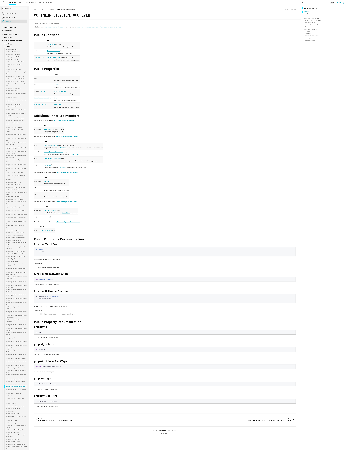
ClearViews (47, 165)
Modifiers (57, 104)
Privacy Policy (164, 433)
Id (54, 78)
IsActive (57, 85)
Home (35, 9)
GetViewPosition (49, 152)
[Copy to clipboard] (293, 249)
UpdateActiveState (53, 51)
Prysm (20, 3)
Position (46, 181)
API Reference (43, 9)
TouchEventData (39, 57)
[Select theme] (343, 3)
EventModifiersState (40, 104)
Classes (52, 9)
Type (55, 98)
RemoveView (48, 158)
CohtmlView (54, 145)
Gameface (12, 3)
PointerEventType (60, 91)
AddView (46, 145)
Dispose (47, 217)
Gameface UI (50, 3)
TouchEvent (51, 44)
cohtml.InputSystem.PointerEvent (54, 27)
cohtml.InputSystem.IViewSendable (110, 27)
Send (46, 210)
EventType (43, 91)
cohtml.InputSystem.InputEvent (87, 27)
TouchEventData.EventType (42, 98)
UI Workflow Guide (30, 3)
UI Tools (41, 3)
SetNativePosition (53, 57)
